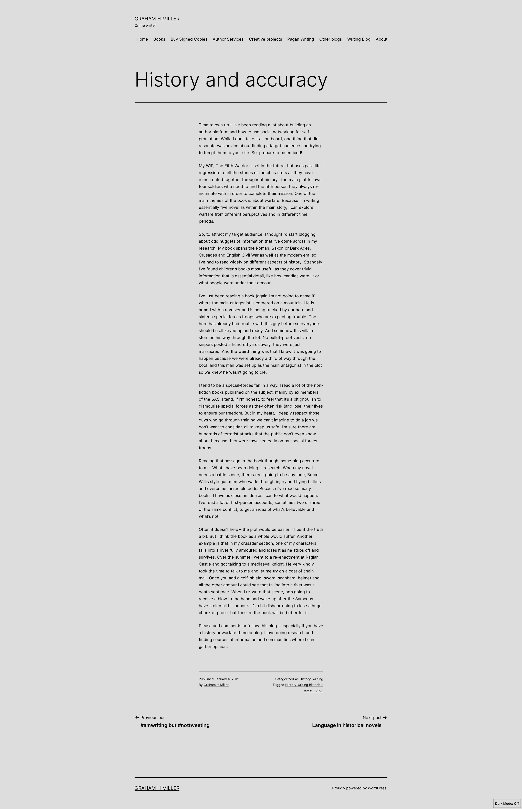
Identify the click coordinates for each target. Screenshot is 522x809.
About (381, 39)
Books (159, 39)
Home (142, 39)
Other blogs (330, 39)
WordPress (377, 788)
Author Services (228, 39)
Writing (317, 679)
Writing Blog (358, 39)
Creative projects (265, 39)
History (305, 679)
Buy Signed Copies (189, 39)
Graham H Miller (157, 19)
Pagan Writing (300, 39)
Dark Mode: (504, 803)
